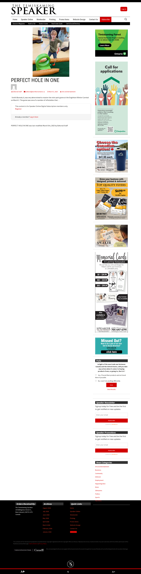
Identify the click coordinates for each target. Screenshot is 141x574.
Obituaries (98, 490)
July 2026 (46, 511)
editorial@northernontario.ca (35, 92)
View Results (111, 389)
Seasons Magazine (19, 24)
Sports (97, 497)
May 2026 (46, 518)
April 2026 (46, 522)
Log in (124, 9)
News (97, 487)
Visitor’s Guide (43, 24)
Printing (52, 19)
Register (18, 109)
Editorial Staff (17, 92)
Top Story (98, 501)
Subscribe (106, 19)
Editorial (98, 477)
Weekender (41, 19)
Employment (99, 480)
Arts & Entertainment (68, 92)
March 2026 (46, 525)
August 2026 (47, 508)
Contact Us (93, 19)
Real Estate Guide (57, 24)
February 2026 (47, 528)
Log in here (34, 117)
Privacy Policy (43, 543)
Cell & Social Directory (73, 24)
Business (98, 470)
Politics (97, 494)
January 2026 (47, 532)
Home (15, 19)
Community (99, 473)
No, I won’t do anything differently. (109, 381)
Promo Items (64, 19)
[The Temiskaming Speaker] (34, 9)
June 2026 (46, 515)
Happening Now (100, 484)
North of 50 (31, 24)
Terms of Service (33, 543)
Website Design (79, 19)
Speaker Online (27, 19)
